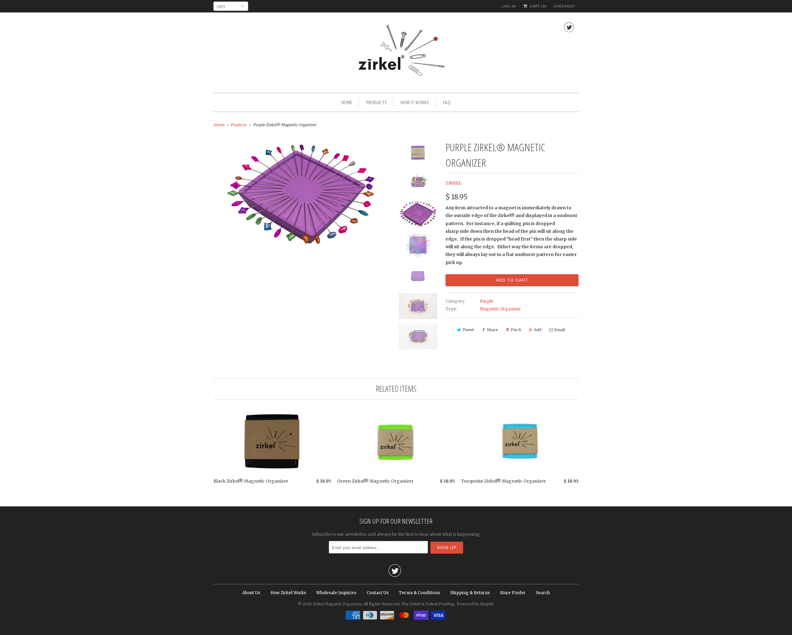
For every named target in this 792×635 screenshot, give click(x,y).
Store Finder (513, 592)
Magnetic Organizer (500, 309)
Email (559, 329)
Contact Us (378, 592)
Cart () (537, 6)
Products (376, 102)
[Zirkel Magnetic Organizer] (396, 54)
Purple (486, 301)
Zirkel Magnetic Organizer (337, 604)
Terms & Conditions (419, 592)
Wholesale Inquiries (336, 592)
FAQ (447, 102)
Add (537, 329)
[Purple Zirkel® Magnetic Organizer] (301, 194)
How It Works (415, 102)
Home (347, 102)
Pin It (516, 329)
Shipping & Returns (470, 592)
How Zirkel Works (288, 592)
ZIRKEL (454, 183)
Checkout (564, 6)
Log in (509, 6)
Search (543, 592)
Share (492, 329)
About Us (251, 592)
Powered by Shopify (475, 604)
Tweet (468, 329)
